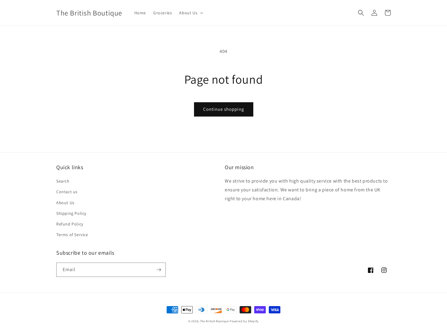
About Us (65, 202)
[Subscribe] (158, 270)
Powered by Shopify (244, 321)
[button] (190, 12)
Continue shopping (223, 109)
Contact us (67, 191)
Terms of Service (72, 234)
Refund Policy (69, 224)
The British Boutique (215, 321)
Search (63, 181)
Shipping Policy (71, 213)
